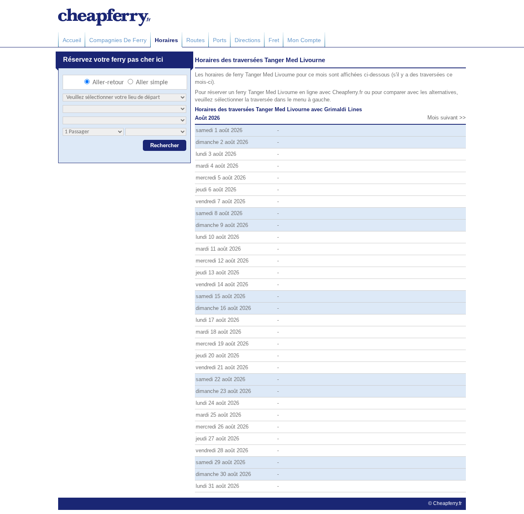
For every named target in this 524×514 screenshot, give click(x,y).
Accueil (72, 40)
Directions (247, 40)
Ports (219, 40)
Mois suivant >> (446, 117)
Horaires (166, 40)
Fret (274, 40)
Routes (195, 40)
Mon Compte (304, 40)
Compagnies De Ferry (118, 40)
